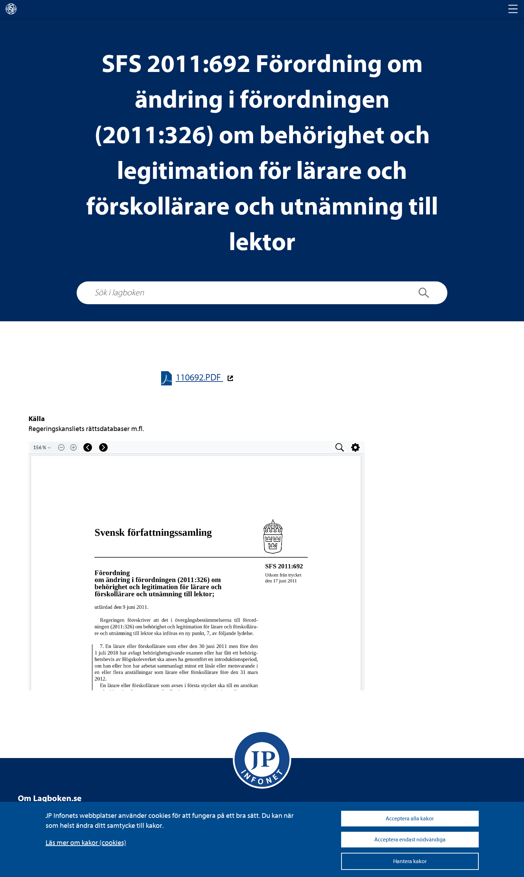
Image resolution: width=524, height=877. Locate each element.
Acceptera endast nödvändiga (410, 839)
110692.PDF (199, 377)
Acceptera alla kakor (410, 818)
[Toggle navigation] (513, 9)
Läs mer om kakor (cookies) (86, 843)
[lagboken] (11, 9)
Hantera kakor (410, 861)
